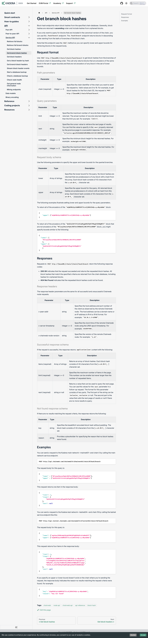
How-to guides (11, 21)
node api (57, 605)
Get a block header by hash (18, 61)
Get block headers (14, 57)
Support (69, 3)
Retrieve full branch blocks (17, 45)
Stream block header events (18, 68)
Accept (143, 635)
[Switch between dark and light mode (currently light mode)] (126, 3)
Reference (9, 101)
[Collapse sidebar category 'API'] (29, 26)
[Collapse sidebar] (16, 627)
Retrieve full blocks (14, 41)
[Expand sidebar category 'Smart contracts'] (29, 17)
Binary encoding (12, 97)
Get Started (31, 3)
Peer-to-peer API (12, 34)
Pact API (9, 30)
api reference (80, 605)
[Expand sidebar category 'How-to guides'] (29, 21)
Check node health (14, 80)
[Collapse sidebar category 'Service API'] (29, 37)
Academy (57, 3)
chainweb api (68, 605)
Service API (10, 38)
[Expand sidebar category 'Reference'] (29, 101)
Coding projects (12, 105)
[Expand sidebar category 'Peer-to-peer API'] (29, 33)
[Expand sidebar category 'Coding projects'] (29, 105)
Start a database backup (17, 72)
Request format (126, 14)
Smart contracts (12, 17)
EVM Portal (43, 3)
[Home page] (39, 12)
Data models (11, 93)
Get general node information (14, 85)
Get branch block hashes (17, 53)
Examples (124, 20)
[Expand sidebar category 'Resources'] (29, 110)
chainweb (47, 605)
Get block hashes (14, 49)
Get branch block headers (17, 64)
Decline (133, 635)
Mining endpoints (14, 90)
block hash (92, 605)
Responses (125, 17)
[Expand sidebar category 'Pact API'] (29, 30)
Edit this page (45, 610)
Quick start (9, 13)
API (6, 25)
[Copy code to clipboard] (113, 213)
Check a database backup (17, 76)
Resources (9, 109)
